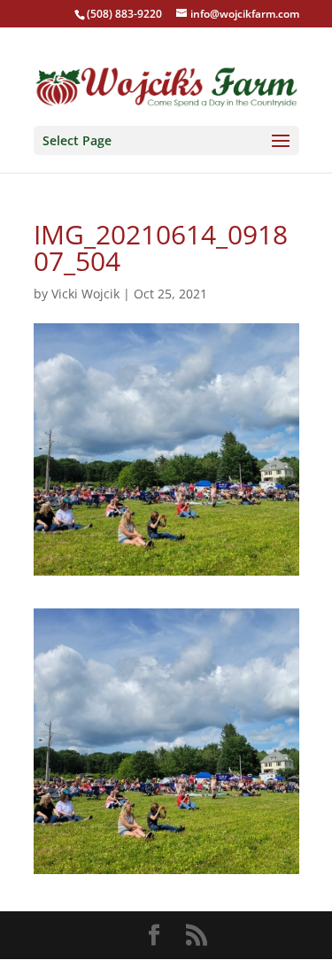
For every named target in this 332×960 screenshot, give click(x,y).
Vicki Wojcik (85, 293)
